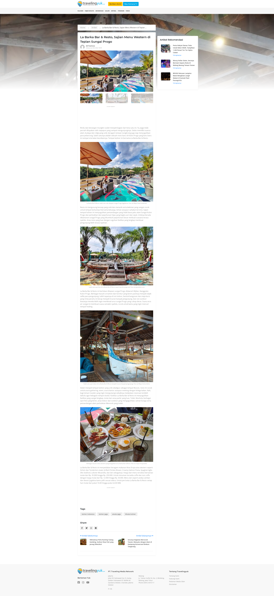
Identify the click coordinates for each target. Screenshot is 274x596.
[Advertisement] (119, 117)
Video (128, 11)
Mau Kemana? (130, 4)
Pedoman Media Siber (177, 581)
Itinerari (121, 11)
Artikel (113, 11)
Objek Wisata (89, 11)
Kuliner (80, 11)
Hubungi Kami (174, 579)
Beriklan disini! (115, 4)
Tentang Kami (174, 576)
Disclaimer (173, 584)
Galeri (107, 11)
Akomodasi (99, 11)
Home (82, 27)
